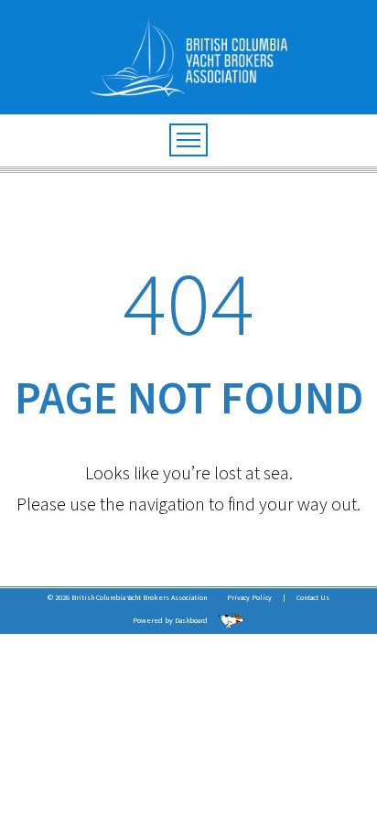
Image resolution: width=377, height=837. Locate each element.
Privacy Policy (249, 597)
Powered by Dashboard (171, 620)
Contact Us (312, 597)
